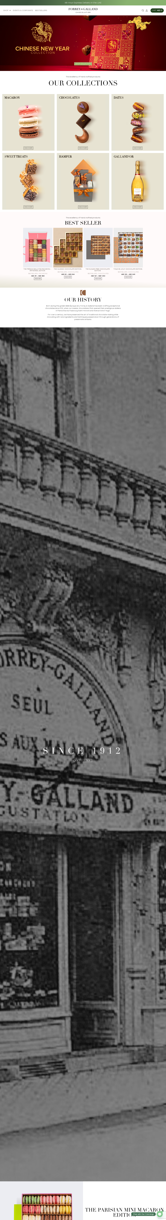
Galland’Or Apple (128, 269)
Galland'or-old (133, 272)
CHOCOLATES (43, 272)
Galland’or (128, 273)
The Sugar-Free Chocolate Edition (67, 270)
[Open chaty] (160, 1214)
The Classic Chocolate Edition (37, 269)
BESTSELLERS (32, 272)
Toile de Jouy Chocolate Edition (97, 269)
